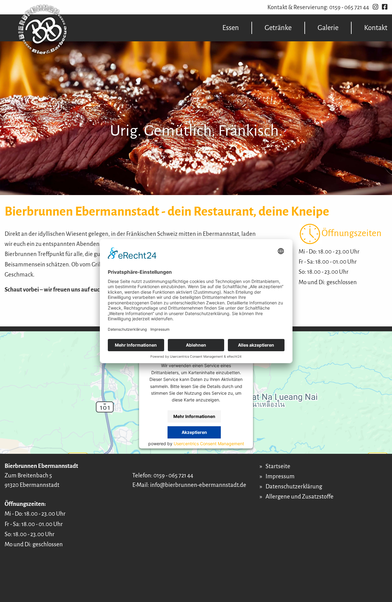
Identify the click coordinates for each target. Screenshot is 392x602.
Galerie (328, 28)
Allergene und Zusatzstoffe (300, 496)
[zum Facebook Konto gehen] (384, 7)
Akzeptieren (194, 432)
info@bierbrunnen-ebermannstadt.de (198, 485)
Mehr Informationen (194, 416)
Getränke (278, 28)
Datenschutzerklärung (294, 486)
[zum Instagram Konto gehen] (375, 7)
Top (383, 580)
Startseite (278, 466)
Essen (230, 28)
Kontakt (375, 28)
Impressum (280, 476)
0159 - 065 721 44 (349, 7)
